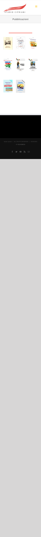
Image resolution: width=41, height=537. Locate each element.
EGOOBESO (21, 144)
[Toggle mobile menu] (36, 6)
